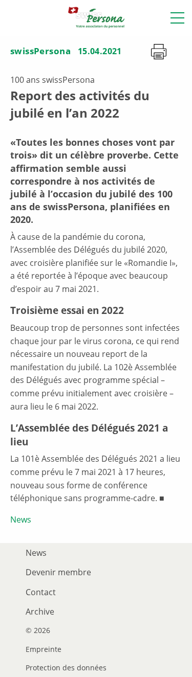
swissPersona (40, 51)
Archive (40, 611)
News (20, 519)
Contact (41, 592)
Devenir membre (58, 572)
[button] (177, 18)
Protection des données (66, 667)
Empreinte (43, 649)
